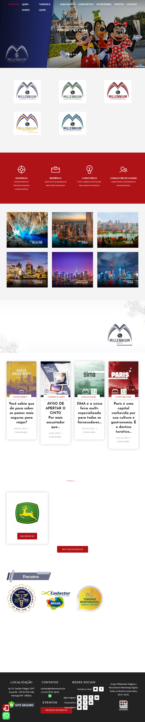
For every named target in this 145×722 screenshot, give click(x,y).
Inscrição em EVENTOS (56, 710)
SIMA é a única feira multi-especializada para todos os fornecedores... (89, 413)
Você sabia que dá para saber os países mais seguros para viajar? (21, 413)
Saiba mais (70, 40)
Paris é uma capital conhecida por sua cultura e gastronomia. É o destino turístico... (123, 418)
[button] (11, 34)
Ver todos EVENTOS (72, 549)
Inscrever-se (27, 536)
